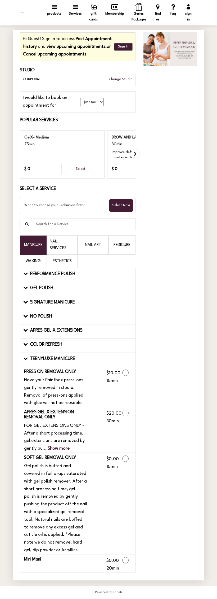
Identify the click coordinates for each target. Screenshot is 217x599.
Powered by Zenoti (108, 592)
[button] (77, 275)
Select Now (121, 205)
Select (80, 169)
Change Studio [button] (120, 79)
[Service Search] (26, 224)
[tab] (33, 245)
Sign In (123, 46)
